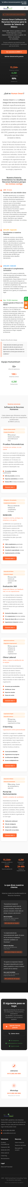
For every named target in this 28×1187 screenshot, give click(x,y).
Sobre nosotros (19, 1142)
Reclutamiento (5, 1158)
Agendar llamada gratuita (15, 1026)
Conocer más (9, 487)
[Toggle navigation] (25, 8)
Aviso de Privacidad (6, 1167)
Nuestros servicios (20, 1145)
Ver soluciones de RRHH (13, 52)
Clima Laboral (5, 1153)
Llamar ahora (15, 1033)
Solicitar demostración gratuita (14, 56)
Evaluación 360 (5, 1147)
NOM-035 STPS (5, 1150)
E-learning (4, 1156)
